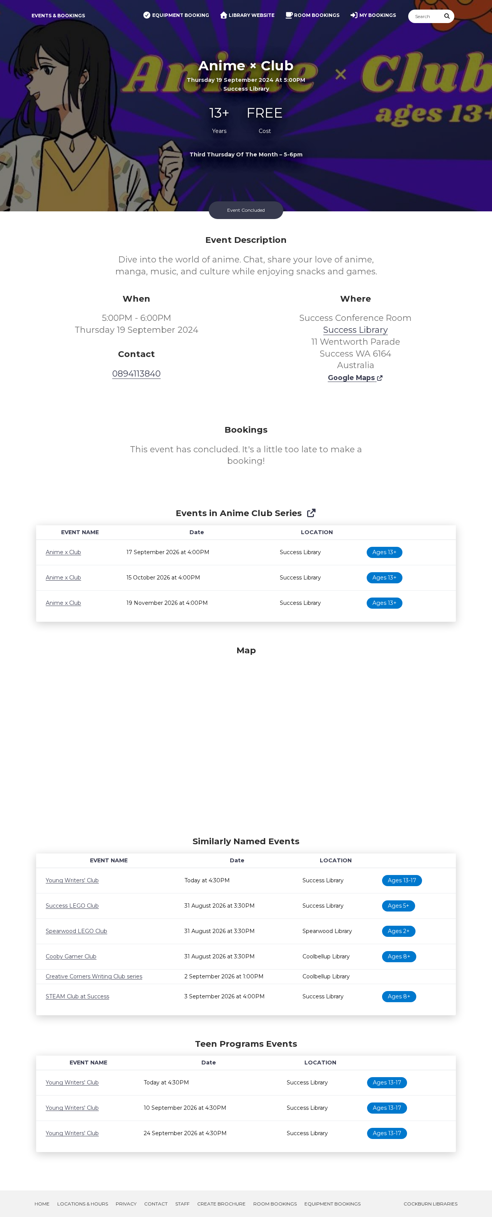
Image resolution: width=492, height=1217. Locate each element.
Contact (156, 1204)
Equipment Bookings (332, 1204)
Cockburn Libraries (430, 1204)
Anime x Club (63, 552)
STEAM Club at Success (77, 996)
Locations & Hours (82, 1204)
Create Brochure (221, 1204)
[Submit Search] (447, 16)
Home (42, 1204)
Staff (182, 1204)
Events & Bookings (58, 15)
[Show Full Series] (311, 513)
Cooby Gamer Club (71, 956)
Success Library (355, 330)
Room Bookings (275, 1204)
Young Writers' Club (72, 880)
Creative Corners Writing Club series (94, 976)
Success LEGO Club (72, 905)
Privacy (126, 1204)
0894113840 (136, 374)
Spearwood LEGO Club (76, 931)
